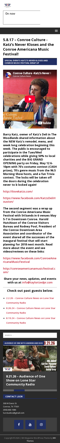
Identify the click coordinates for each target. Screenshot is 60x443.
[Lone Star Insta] (41, 424)
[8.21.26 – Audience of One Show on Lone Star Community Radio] (30, 356)
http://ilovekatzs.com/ (18, 191)
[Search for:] (30, 335)
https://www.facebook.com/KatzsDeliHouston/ (29, 199)
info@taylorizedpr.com (37, 282)
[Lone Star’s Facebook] (18, 424)
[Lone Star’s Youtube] (30, 424)
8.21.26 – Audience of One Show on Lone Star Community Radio (25, 380)
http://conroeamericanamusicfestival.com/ (29, 270)
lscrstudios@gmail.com (13, 412)
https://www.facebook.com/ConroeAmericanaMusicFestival (29, 260)
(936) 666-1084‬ (9, 409)
